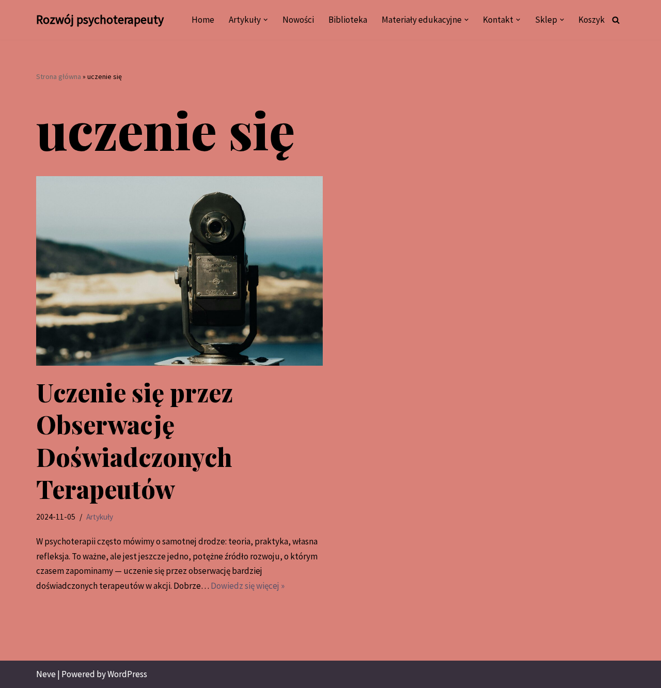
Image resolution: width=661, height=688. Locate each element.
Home (203, 19)
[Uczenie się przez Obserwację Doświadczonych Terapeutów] (179, 271)
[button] (265, 20)
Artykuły (99, 517)
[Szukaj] (616, 20)
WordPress (127, 674)
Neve (46, 674)
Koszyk (591, 19)
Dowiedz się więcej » (248, 585)
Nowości (298, 19)
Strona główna (58, 76)
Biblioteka (347, 19)
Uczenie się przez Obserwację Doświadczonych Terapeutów (134, 440)
